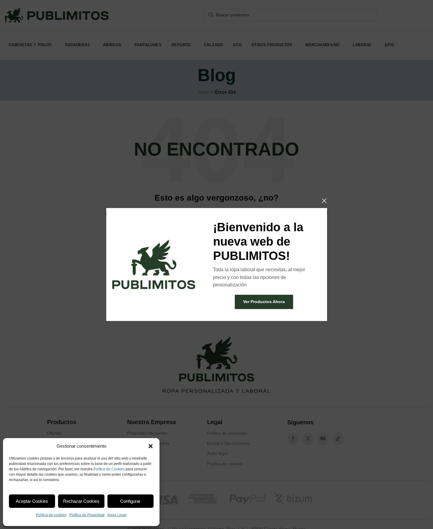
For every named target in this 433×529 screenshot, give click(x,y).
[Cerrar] (324, 200)
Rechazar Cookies (81, 501)
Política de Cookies (109, 469)
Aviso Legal (116, 515)
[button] (151, 446)
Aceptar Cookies (32, 501)
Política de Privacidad (86, 515)
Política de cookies (51, 515)
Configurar (130, 501)
